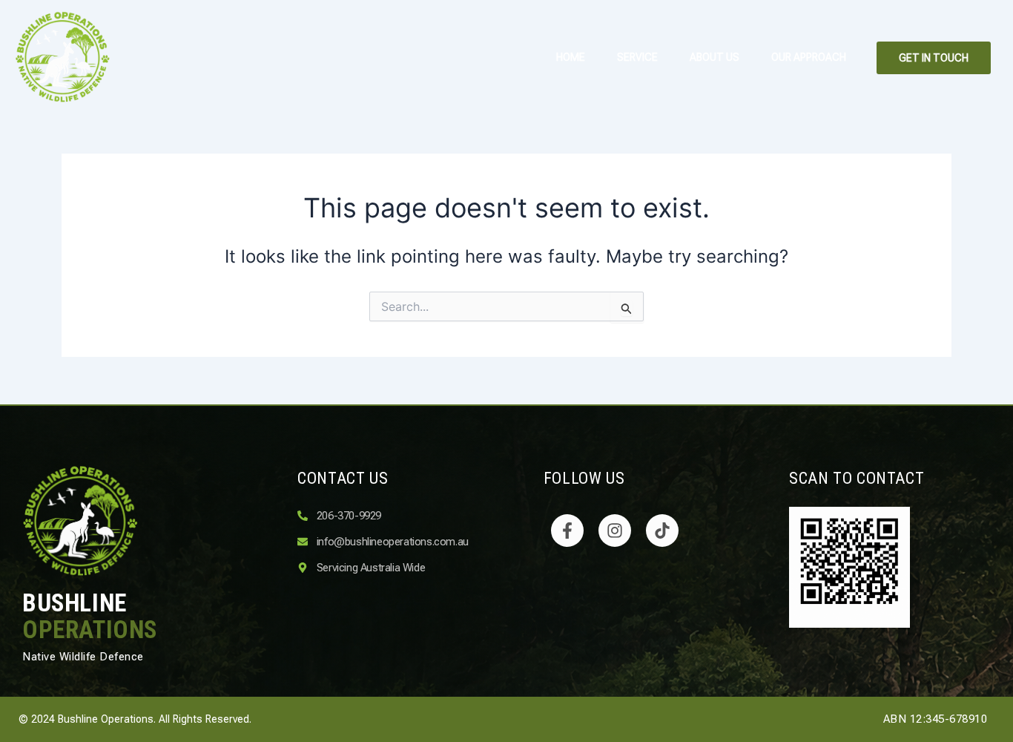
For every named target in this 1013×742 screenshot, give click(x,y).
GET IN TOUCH (934, 58)
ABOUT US (714, 57)
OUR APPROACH (808, 57)
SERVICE (637, 57)
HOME (570, 57)
